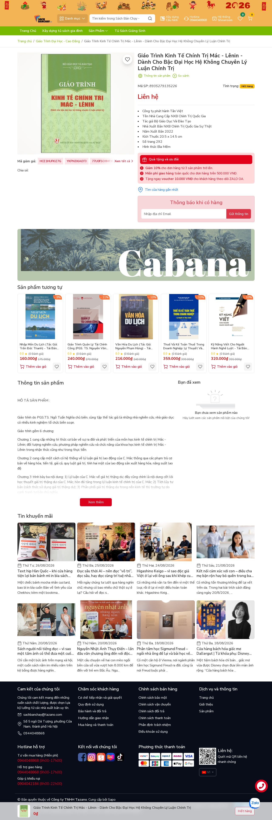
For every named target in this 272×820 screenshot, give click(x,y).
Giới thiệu (206, 704)
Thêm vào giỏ (36, 366)
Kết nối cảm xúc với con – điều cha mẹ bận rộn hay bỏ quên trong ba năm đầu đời (224, 573)
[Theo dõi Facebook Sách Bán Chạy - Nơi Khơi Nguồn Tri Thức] (82, 757)
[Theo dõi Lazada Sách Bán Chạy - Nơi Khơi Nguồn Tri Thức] (110, 757)
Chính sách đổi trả (151, 711)
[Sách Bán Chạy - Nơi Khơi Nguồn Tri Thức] (36, 18)
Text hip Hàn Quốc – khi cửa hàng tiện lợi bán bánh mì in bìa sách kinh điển (44, 573)
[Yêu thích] (127, 59)
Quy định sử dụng (91, 704)
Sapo (111, 799)
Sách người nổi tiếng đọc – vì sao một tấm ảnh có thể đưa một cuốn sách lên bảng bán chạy (45, 651)
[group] (75, 103)
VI (208, 772)
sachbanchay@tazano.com (42, 714)
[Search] (150, 18)
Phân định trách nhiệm (155, 724)
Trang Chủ (28, 30)
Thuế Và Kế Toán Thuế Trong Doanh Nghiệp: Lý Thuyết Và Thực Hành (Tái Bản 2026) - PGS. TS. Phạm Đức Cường (183, 347)
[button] (248, 333)
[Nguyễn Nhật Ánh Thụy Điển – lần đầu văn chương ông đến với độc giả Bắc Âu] (106, 619)
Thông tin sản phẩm (157, 76)
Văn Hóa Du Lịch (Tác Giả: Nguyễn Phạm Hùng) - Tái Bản (133, 347)
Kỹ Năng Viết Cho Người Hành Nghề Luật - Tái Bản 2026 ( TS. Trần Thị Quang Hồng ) (229, 347)
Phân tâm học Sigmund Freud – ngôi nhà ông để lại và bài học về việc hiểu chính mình (163, 651)
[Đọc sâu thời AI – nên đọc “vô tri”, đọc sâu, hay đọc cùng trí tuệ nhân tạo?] (106, 542)
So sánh (183, 76)
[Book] (136, 254)
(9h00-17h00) (39, 760)
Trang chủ (24, 41)
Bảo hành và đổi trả (92, 711)
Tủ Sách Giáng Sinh (130, 30)
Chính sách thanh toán (155, 718)
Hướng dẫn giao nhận (93, 718)
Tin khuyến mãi (35, 516)
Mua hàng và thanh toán (95, 724)
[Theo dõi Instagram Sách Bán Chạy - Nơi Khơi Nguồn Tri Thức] (91, 757)
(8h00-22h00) (39, 783)
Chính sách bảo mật (153, 697)
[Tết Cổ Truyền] (136, 5)
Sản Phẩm (96, 30)
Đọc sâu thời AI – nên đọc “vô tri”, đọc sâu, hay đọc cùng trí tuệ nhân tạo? (105, 573)
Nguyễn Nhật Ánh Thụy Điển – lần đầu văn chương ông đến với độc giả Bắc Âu (105, 651)
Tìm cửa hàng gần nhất (161, 189)
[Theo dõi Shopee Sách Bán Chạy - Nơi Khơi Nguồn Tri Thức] (101, 757)
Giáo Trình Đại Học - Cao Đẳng (58, 41)
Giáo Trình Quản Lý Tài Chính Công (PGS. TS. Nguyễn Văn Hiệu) (87, 347)
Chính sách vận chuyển (155, 704)
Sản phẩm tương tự (39, 287)
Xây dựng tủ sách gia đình (62, 30)
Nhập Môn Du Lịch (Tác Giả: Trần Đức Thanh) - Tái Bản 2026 (39, 347)
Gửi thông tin (238, 214)
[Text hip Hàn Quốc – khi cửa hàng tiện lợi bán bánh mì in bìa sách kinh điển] (46, 542)
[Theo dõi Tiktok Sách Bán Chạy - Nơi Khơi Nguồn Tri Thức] (120, 757)
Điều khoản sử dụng (153, 731)
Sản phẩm (206, 711)
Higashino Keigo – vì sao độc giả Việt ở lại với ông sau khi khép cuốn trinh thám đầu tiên (166, 573)
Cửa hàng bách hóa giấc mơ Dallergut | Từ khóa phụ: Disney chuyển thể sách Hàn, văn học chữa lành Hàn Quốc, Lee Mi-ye (225, 651)
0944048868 (34, 733)
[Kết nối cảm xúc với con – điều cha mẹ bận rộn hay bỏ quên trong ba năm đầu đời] (226, 542)
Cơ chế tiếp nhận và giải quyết (100, 697)
